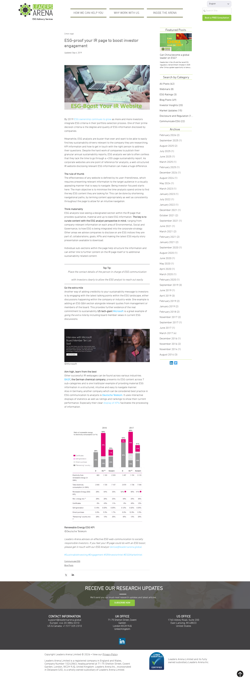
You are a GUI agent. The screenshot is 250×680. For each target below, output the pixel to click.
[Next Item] (187, 42)
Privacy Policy (110, 654)
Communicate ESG (72, 561)
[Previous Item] (164, 42)
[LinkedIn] (171, 363)
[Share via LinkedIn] (72, 574)
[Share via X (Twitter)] (65, 574)
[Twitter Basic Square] (175, 363)
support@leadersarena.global (64, 620)
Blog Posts (68, 565)
